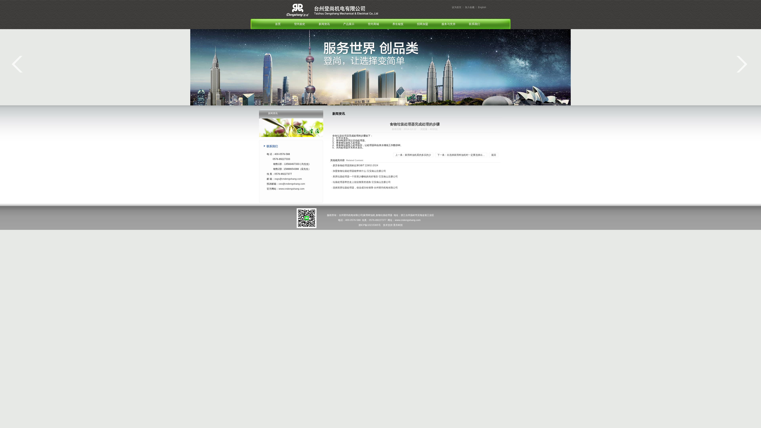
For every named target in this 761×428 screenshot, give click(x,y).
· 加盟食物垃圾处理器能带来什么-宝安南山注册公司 (358, 171)
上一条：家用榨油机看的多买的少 (413, 155)
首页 (278, 24)
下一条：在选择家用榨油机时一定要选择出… (461, 155)
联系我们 (474, 24)
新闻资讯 (324, 24)
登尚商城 (373, 24)
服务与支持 (448, 24)
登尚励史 (299, 24)
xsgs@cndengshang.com (288, 179)
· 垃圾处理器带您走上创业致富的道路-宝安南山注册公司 (361, 182)
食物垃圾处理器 (340, 135)
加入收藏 (469, 7)
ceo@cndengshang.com (292, 183)
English (482, 7)
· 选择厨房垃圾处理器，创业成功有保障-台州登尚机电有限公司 (364, 187)
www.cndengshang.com (291, 188)
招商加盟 (422, 24)
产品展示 (348, 24)
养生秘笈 (397, 24)
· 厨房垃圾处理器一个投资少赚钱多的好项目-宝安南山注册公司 (364, 176)
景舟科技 (398, 225)
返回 (493, 155)
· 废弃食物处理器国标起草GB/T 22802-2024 (354, 165)
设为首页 (456, 7)
